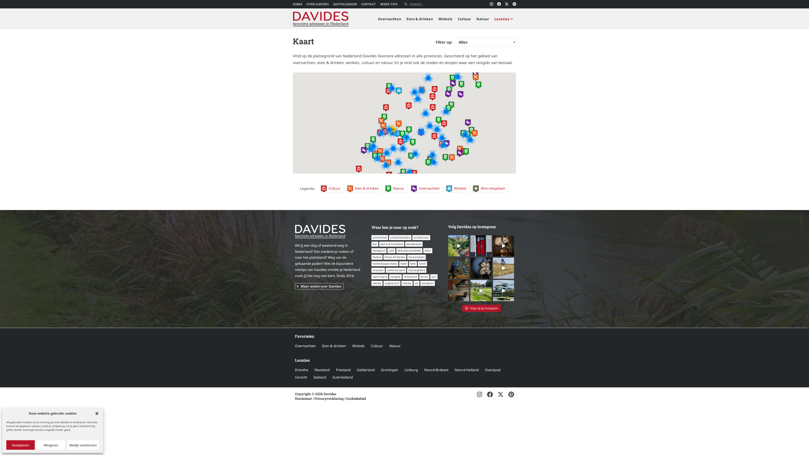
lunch (422, 263)
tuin (433, 276)
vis (416, 283)
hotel (403, 263)
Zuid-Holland (342, 377)
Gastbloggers (345, 4)
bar (375, 244)
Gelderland (366, 370)
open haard (380, 276)
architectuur (421, 237)
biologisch (379, 250)
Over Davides (318, 4)
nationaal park (396, 270)
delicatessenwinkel (409, 250)
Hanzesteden (417, 257)
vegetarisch (392, 283)
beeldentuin (413, 244)
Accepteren (20, 445)
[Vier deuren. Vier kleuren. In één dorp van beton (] (481, 245)
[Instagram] (491, 4)
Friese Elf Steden (395, 257)
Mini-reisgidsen (493, 188)
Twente (377, 283)
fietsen (377, 257)
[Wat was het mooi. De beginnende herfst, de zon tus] (458, 290)
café (391, 250)
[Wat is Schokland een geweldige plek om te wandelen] (503, 268)
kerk (413, 263)
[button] (97, 413)
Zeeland (319, 377)
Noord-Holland (467, 370)
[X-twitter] (507, 4)
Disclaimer (303, 398)
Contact (368, 4)
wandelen (428, 283)
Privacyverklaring (329, 398)
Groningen (389, 370)
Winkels (460, 188)
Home (297, 4)
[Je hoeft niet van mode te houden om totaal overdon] (481, 268)
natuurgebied (416, 270)
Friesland (343, 370)
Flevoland (322, 370)
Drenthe (301, 370)
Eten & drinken (367, 188)
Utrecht (301, 377)
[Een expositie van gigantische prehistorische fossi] (503, 245)
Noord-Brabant (436, 370)
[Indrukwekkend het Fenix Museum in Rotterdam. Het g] (503, 290)
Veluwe (407, 283)
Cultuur (335, 188)
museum (378, 270)
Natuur (398, 188)
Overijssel (493, 370)
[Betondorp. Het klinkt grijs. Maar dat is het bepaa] (458, 245)
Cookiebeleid (356, 398)
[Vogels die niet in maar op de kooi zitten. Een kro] (458, 268)
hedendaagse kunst (385, 263)
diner (428, 250)
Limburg (411, 370)
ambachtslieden (400, 237)
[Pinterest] (514, 4)
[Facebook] (499, 4)
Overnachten (429, 188)
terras (424, 276)
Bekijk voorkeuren (83, 445)
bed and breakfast (391, 244)
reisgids (395, 276)
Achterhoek (380, 237)
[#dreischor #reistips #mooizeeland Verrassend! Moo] (481, 290)
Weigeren (51, 445)
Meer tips (388, 4)
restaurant (410, 276)
